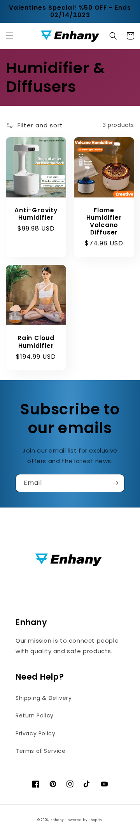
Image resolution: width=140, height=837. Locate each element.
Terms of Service (41, 751)
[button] (9, 35)
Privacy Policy (35, 733)
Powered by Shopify (84, 820)
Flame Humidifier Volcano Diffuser (104, 221)
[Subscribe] (115, 483)
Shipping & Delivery (44, 698)
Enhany (57, 820)
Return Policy (35, 715)
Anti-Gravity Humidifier (35, 213)
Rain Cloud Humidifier (36, 341)
